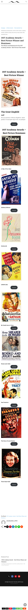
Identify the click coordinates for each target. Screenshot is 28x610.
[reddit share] (21, 526)
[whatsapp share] (16, 526)
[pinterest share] (10, 526)
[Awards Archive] (14, 1)
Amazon (14, 124)
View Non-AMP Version (18, 581)
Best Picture (14, 32)
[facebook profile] (12, 576)
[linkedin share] (13, 526)
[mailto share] (7, 526)
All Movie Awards (9, 27)
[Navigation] (1, 1)
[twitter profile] (9, 576)
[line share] (19, 526)
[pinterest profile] (15, 576)
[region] (14, 59)
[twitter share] (5, 526)
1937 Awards (18, 30)
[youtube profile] (19, 576)
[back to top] (25, 604)
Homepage (3, 27)
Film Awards (19, 32)
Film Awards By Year (18, 27)
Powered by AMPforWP (14, 583)
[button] (3, 608)
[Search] (26, 1)
